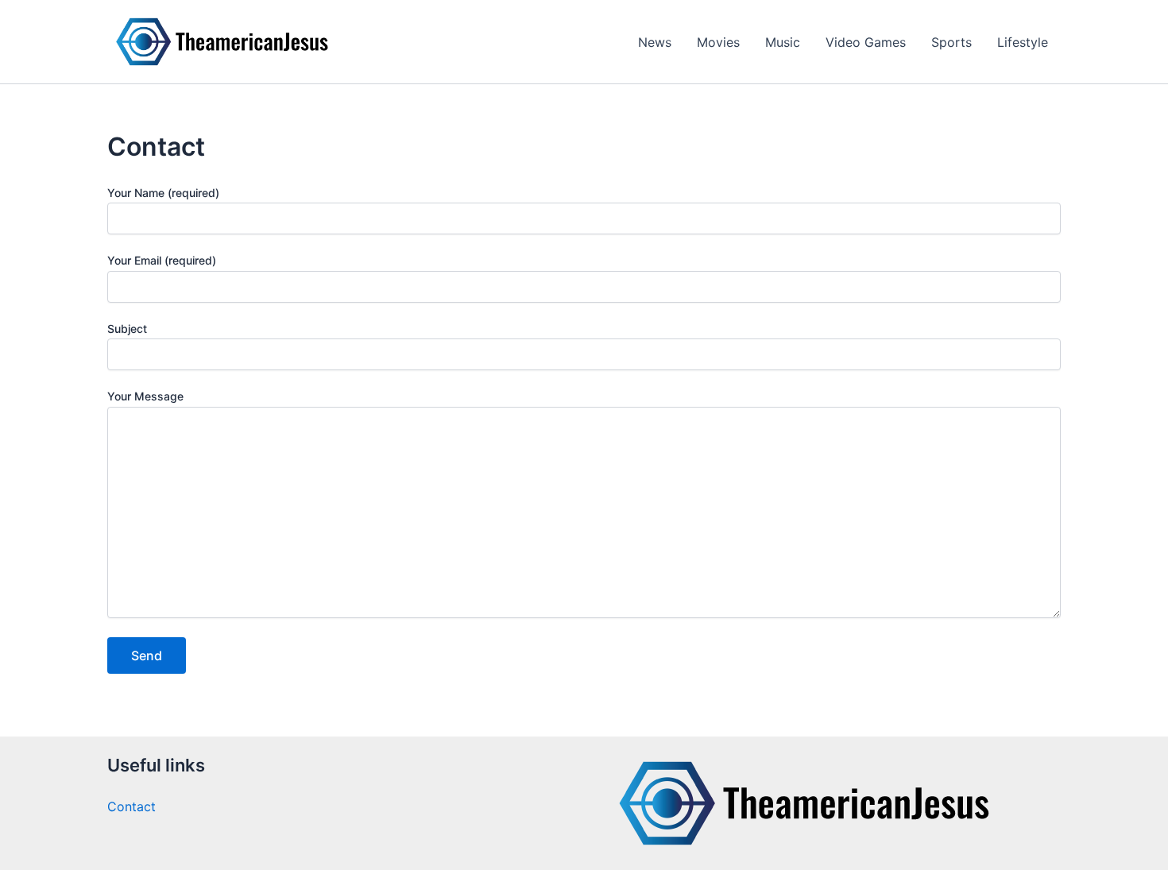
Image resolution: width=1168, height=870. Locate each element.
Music (782, 42)
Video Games (866, 42)
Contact (131, 806)
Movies (718, 42)
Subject (127, 328)
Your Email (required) (161, 260)
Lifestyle (1022, 42)
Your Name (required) (163, 192)
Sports (951, 42)
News (654, 42)
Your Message (145, 396)
